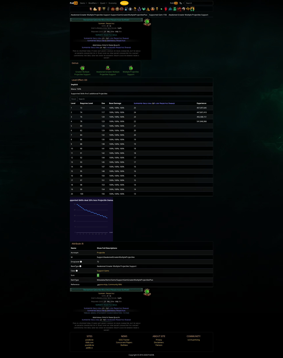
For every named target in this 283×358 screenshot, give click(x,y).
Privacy (159, 340)
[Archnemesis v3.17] (104, 9)
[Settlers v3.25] (95, 9)
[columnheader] (141, 84)
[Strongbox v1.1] (183, 9)
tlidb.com (89, 342)
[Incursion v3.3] (152, 9)
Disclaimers (159, 342)
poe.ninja (103, 284)
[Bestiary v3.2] (157, 9)
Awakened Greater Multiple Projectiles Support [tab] (188, 15)
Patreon (124, 3)
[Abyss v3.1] (161, 9)
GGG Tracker (124, 340)
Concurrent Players (124, 342)
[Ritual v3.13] (117, 9)
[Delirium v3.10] (130, 9)
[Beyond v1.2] (179, 9)
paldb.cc (89, 348)
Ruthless (124, 345)
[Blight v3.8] (135, 9)
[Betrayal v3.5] (144, 9)
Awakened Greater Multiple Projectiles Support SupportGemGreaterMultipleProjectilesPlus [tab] (109, 15)
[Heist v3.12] (121, 9)
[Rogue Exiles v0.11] (192, 9)
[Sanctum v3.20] (99, 9)
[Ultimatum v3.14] (113, 9)
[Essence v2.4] (170, 9)
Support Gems (103, 271)
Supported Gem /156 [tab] (158, 15)
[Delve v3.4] (148, 9)
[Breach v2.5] (166, 9)
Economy (113, 3)
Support (101, 24)
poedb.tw (89, 340)
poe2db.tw (89, 345)
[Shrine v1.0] (188, 9)
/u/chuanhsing (193, 340)
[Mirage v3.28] (90, 9)
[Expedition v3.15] (108, 9)
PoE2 (173, 3)
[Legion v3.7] (139, 9)
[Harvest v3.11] (126, 9)
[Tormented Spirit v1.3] (174, 9)
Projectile (110, 24)
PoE (73, 3)
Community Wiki (115, 284)
